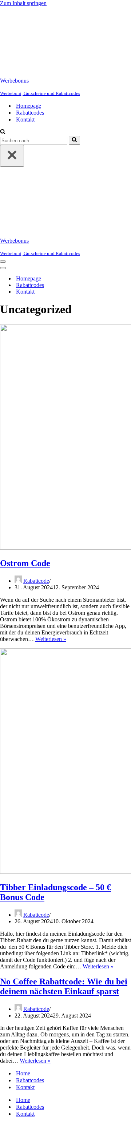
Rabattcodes (30, 112)
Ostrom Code (25, 563)
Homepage (28, 106)
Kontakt (25, 119)
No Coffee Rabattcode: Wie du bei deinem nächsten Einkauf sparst (63, 986)
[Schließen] (12, 156)
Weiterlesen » (50, 639)
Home (23, 1073)
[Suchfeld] (2, 132)
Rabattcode (36, 581)
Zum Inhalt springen (23, 3)
